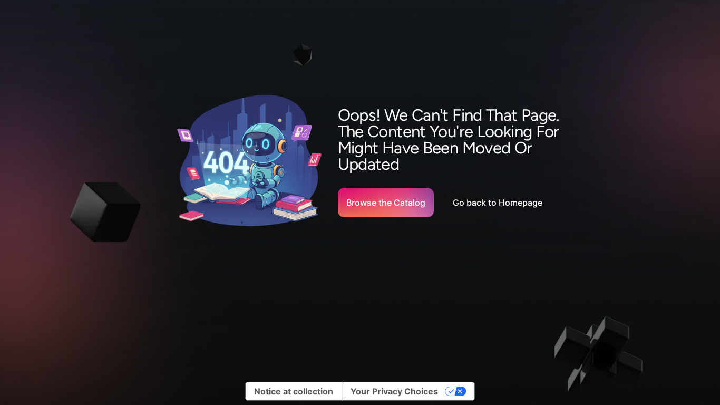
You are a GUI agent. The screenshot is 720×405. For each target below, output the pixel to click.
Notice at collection (293, 391)
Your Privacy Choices (394, 391)
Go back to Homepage (497, 202)
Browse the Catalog (385, 202)
